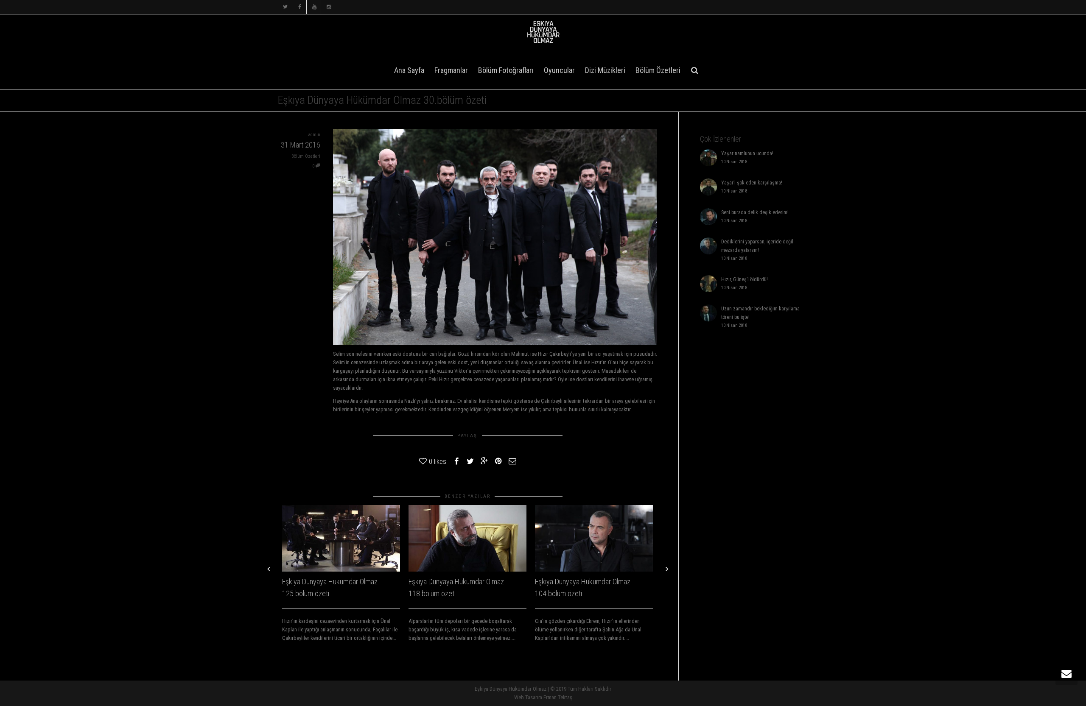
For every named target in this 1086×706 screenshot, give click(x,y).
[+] (341, 538)
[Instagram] (329, 7)
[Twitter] (285, 7)
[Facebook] (300, 7)
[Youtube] (314, 7)
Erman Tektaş (557, 697)
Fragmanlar (451, 70)
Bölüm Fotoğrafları (506, 70)
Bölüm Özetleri (657, 70)
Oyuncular (559, 70)
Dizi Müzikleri (605, 70)
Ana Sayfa (409, 70)
